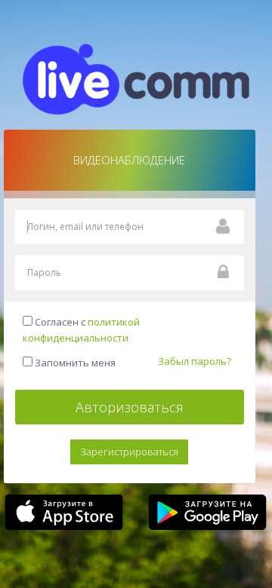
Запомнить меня (74, 362)
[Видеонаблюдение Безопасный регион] (136, 77)
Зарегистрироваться (129, 451)
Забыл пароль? (194, 361)
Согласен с (81, 330)
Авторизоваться (130, 407)
